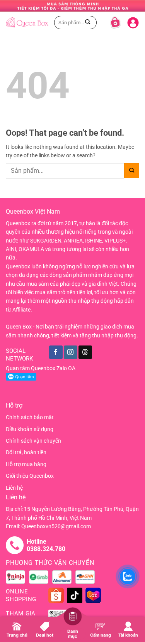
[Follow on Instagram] (70, 352)
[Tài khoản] (133, 21)
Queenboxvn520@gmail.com (56, 526)
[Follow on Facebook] (56, 352)
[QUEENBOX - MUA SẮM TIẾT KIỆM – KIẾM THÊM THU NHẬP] (27, 22)
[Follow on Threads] (85, 352)
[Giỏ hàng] (115, 22)
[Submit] (87, 22)
